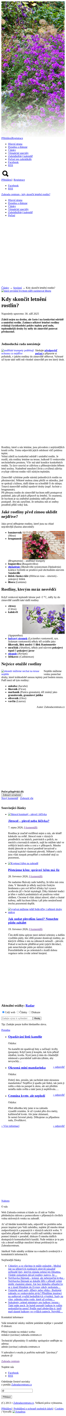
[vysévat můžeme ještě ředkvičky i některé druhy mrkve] (36, 912)
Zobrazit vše (26, 798)
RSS (10, 165)
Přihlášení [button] (6, 138)
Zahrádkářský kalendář (20, 156)
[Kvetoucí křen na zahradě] (23, 863)
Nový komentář (9, 798)
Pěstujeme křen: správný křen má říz (33, 870)
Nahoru (5, 1200)
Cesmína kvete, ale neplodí (26, 1095)
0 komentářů (30, 827)
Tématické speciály (18, 153)
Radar (30, 1005)
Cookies (59, 1408)
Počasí (11, 215)
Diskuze (35, 1012)
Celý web (10, 1012)
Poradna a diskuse (17, 147)
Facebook (13, 162)
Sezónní (17, 287)
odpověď (59, 1067)
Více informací (10, 1126)
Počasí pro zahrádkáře (20, 159)
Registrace (17, 138)
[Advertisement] (33, 253)
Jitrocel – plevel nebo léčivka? (28, 821)
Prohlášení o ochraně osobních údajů (33, 1408)
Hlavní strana (15, 143)
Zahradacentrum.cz (21, 1384)
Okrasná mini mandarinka (27, 1067)
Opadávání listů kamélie (25, 1036)
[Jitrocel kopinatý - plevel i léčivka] (27, 814)
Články (12, 150)
